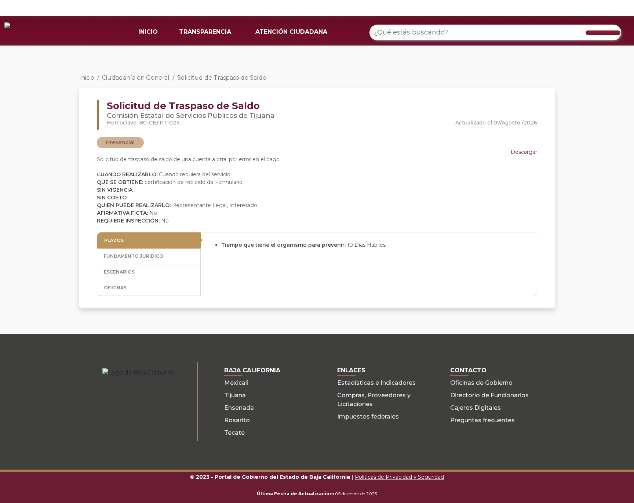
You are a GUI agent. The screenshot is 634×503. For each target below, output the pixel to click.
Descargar (524, 152)
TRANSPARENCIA (205, 31)
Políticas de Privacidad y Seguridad (399, 477)
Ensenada (239, 407)
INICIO (148, 31)
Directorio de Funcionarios (489, 395)
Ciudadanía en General (136, 77)
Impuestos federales (368, 416)
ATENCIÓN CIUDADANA (291, 31)
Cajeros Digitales (475, 407)
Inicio (86, 77)
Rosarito (237, 420)
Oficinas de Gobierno (481, 382)
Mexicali (236, 382)
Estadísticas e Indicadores (376, 382)
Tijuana (235, 395)
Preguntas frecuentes (482, 420)
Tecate (234, 432)
